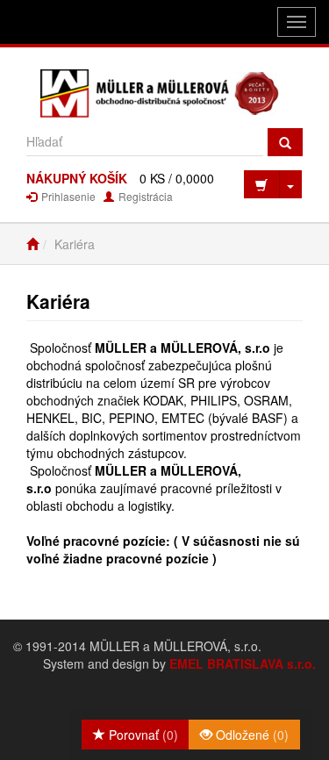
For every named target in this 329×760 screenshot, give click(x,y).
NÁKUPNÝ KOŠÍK (76, 178)
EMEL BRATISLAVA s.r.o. (242, 663)
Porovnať (141, 734)
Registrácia (144, 196)
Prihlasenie (67, 196)
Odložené (250, 734)
